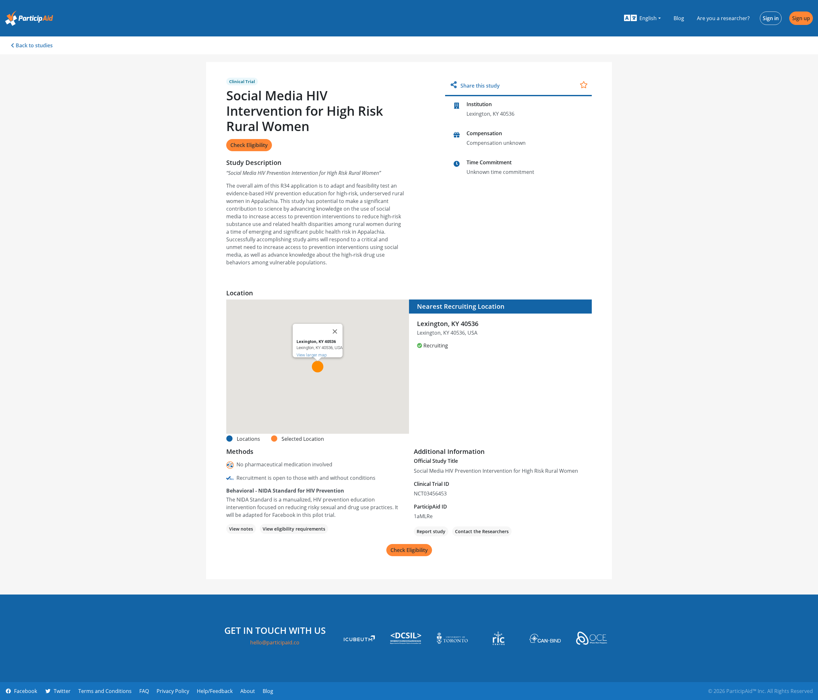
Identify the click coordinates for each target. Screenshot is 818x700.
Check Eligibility (249, 145)
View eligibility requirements (294, 529)
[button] (642, 18)
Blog (679, 18)
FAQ (144, 691)
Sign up (801, 18)
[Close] (335, 331)
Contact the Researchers (482, 531)
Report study (431, 531)
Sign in (771, 18)
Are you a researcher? (723, 18)
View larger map (312, 355)
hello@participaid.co (274, 642)
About (247, 691)
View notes (241, 529)
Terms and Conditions (105, 691)
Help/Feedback (215, 691)
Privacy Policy (173, 691)
